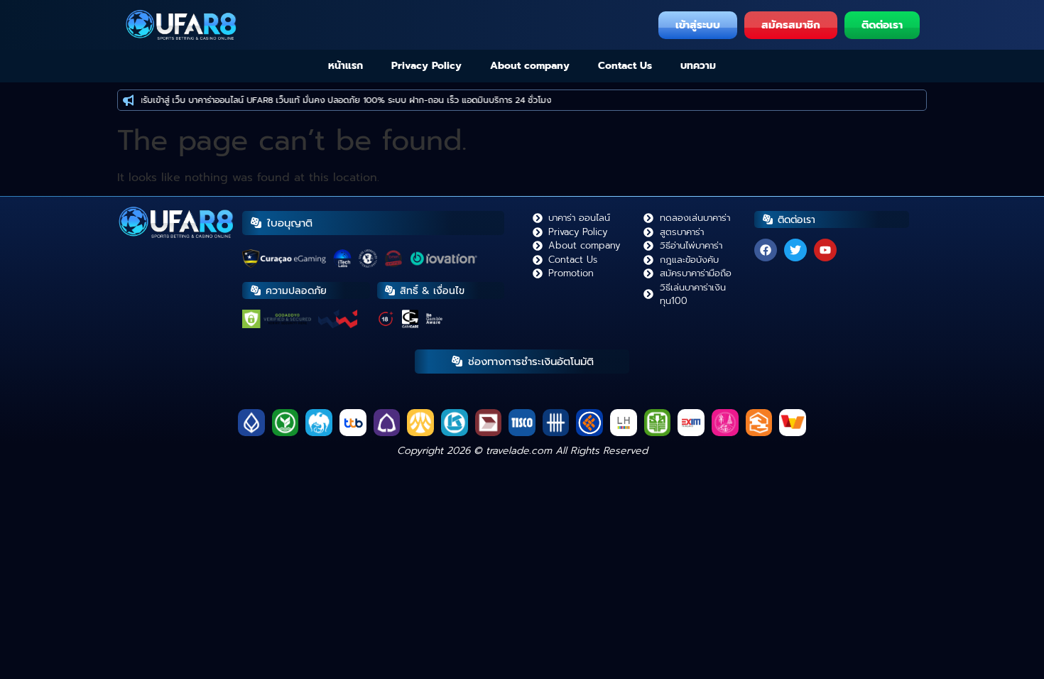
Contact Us (625, 65)
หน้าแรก (345, 65)
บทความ (698, 65)
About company (530, 65)
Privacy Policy (426, 65)
